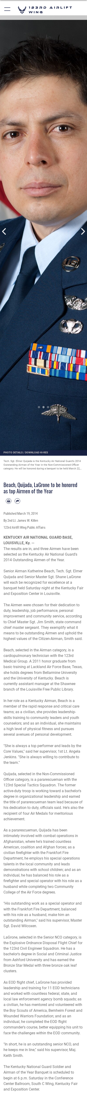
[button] (7, 10)
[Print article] (8, 501)
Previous (4, 231)
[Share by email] (17, 501)
